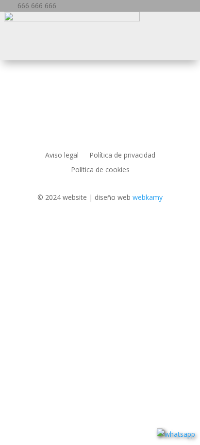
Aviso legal (62, 156)
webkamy (148, 197)
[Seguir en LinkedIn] (71, 225)
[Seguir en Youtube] (129, 225)
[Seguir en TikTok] (148, 225)
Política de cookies (100, 170)
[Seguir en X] (90, 225)
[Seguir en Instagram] (109, 225)
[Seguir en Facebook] (51, 225)
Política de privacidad (122, 156)
